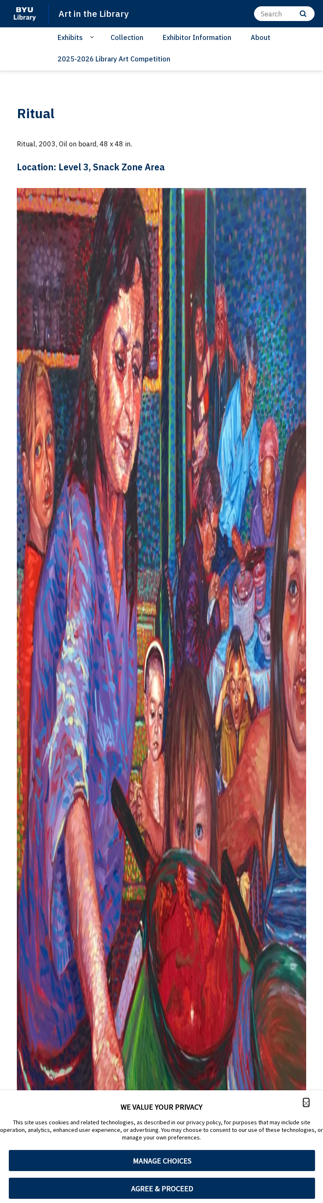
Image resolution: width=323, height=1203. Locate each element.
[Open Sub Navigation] (93, 37)
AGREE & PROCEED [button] (162, 1188)
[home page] (24, 14)
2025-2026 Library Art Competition (114, 59)
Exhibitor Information (197, 37)
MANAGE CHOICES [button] (162, 1161)
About (260, 37)
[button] (306, 1102)
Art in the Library (93, 13)
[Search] (303, 13)
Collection (127, 37)
